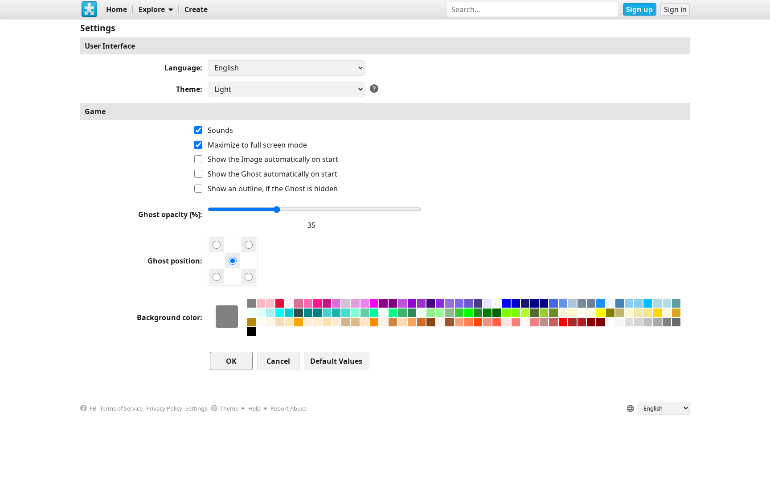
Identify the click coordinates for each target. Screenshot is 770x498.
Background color (168, 317)
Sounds (220, 130)
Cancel (278, 361)
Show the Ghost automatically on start (272, 174)
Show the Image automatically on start (273, 159)
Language (182, 68)
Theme (188, 89)
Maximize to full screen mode (257, 145)
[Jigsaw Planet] (89, 9)
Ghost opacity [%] (169, 214)
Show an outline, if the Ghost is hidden (273, 188)
